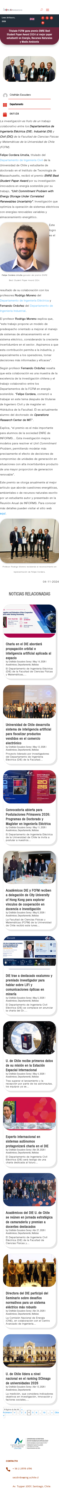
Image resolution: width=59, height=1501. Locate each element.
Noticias (35, 665)
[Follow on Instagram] (51, 18)
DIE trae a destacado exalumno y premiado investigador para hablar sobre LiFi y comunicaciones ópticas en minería (29, 985)
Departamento (16, 104)
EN (32, 19)
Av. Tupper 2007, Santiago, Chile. (32, 1486)
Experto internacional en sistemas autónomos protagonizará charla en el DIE (27, 1141)
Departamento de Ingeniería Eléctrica (24, 300)
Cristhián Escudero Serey (20, 662)
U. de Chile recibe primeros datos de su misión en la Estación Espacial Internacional (29, 1066)
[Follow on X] (47, 18)
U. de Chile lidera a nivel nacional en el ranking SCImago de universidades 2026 (28, 1379)
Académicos (11, 665)
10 (44, 1413)
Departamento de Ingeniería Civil (21, 160)
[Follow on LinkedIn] (42, 22)
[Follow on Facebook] (42, 18)
